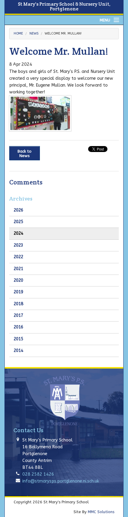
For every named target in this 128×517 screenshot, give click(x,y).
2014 (18, 350)
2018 (18, 303)
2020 (18, 280)
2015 (18, 338)
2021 (18, 268)
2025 (18, 221)
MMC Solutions (101, 512)
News (33, 33)
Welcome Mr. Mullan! (63, 33)
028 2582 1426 (38, 474)
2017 (18, 315)
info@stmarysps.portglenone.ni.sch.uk (60, 481)
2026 (18, 210)
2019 (18, 291)
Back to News (25, 153)
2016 (18, 327)
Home (18, 33)
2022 (18, 256)
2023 (18, 245)
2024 (18, 233)
